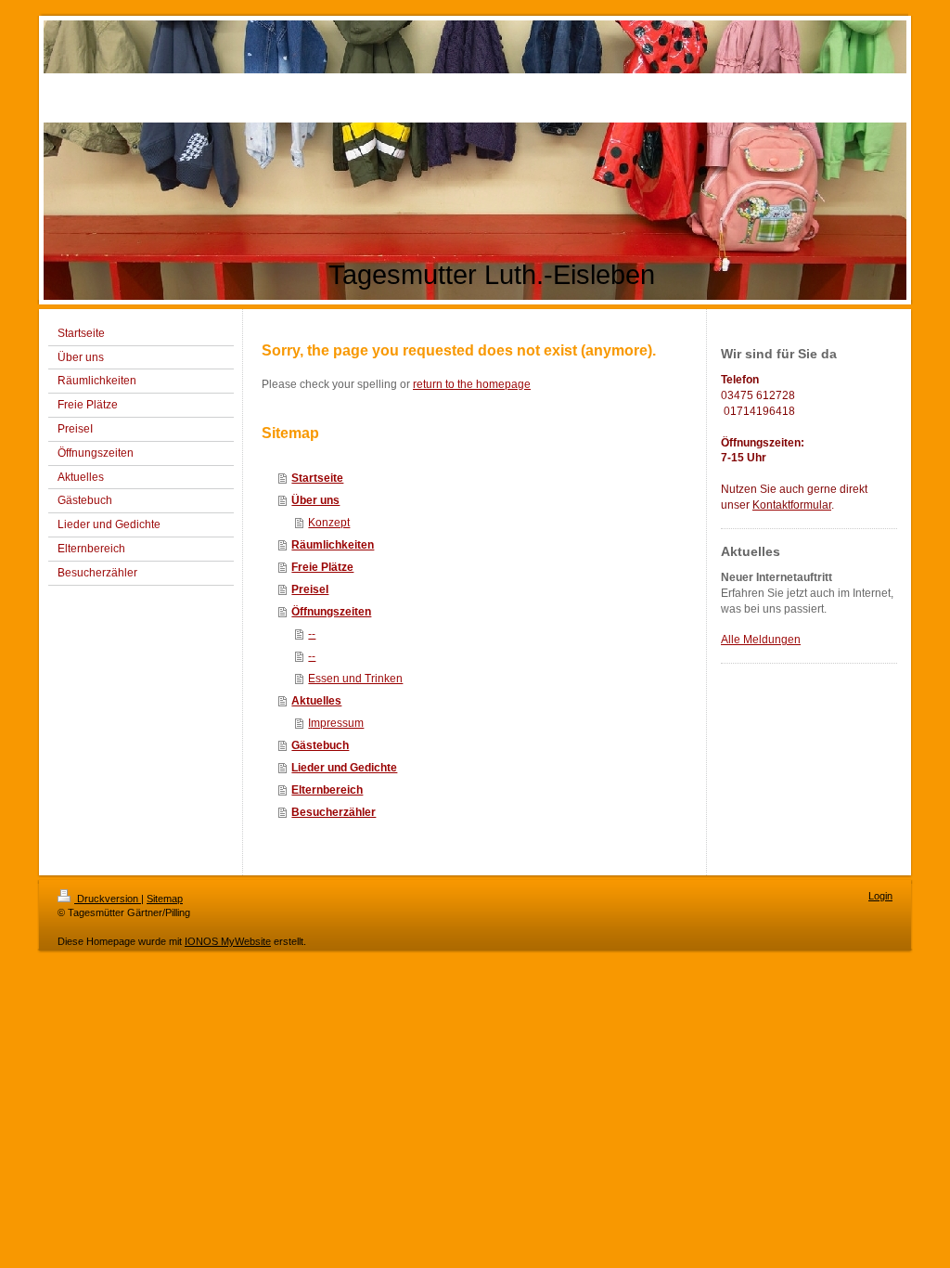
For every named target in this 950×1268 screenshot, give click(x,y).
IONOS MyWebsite (228, 941)
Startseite (317, 478)
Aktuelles (316, 700)
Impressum (336, 723)
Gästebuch (320, 745)
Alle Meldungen (761, 639)
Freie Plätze (322, 567)
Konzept (329, 522)
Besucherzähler (333, 812)
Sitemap (165, 898)
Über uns (315, 500)
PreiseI (309, 589)
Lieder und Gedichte (344, 767)
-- (311, 634)
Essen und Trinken (355, 678)
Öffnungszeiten (331, 611)
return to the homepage (472, 384)
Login (880, 895)
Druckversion (107, 898)
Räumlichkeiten (332, 544)
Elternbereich (327, 789)
